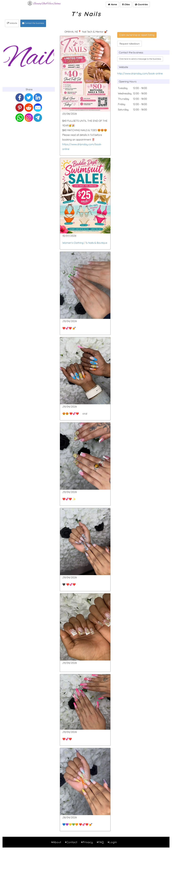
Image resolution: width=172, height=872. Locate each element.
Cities (126, 4)
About (57, 842)
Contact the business (34, 23)
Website (13, 23)
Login (113, 842)
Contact (72, 842)
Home (113, 4)
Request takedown (129, 43)
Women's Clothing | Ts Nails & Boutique (84, 242)
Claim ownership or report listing (136, 34)
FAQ (101, 842)
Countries (142, 4)
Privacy (88, 842)
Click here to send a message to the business (140, 59)
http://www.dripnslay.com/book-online (140, 73)
